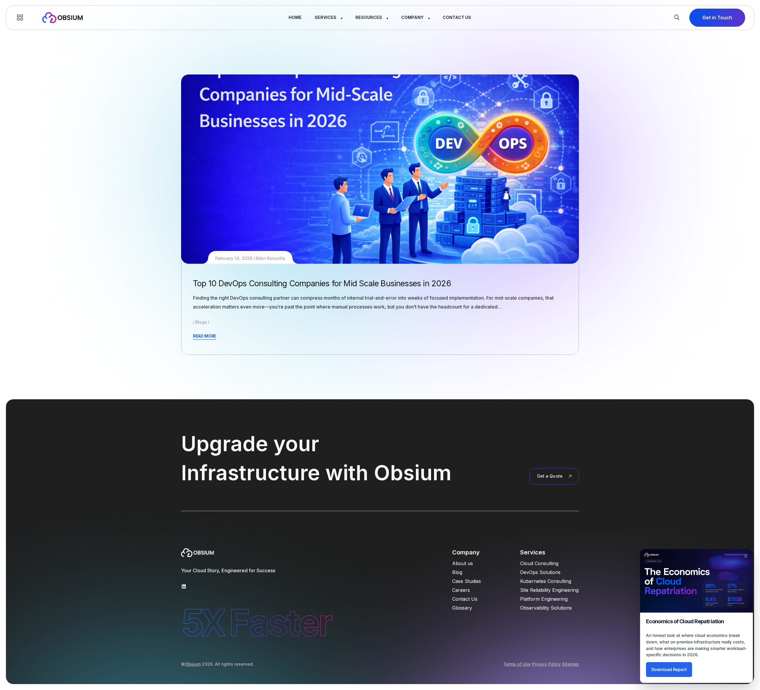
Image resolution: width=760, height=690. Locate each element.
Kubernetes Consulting (545, 581)
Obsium (193, 664)
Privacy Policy (546, 664)
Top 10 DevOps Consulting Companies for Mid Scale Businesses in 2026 (322, 283)
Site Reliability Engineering (549, 590)
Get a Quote (550, 475)
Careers (461, 590)
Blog (457, 572)
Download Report (669, 669)
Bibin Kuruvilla (270, 258)
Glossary (462, 608)
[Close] (746, 556)
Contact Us (464, 599)
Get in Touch (717, 17)
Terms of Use (517, 664)
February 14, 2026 (233, 258)
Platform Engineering (544, 599)
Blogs (201, 322)
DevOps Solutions (540, 572)
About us (462, 563)
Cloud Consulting (539, 563)
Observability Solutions (546, 608)
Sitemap (570, 664)
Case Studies (466, 581)
